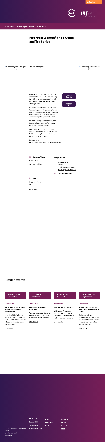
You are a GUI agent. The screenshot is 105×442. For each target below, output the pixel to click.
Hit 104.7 (64, 422)
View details (9, 328)
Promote (48, 419)
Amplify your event (25, 26)
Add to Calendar (69, 96)
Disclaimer (8, 435)
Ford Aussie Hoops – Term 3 (64, 307)
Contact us (49, 422)
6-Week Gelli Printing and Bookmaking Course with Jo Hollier (89, 309)
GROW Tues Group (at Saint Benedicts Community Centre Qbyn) (15, 309)
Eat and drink (33, 422)
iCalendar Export (69, 104)
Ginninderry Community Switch (25, 13)
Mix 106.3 (64, 419)
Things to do (9, 304)
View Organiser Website (67, 169)
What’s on (9, 26)
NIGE (63, 429)
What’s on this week (36, 419)
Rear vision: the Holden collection (37, 308)
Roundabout (65, 426)
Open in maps (34, 190)
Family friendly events (36, 428)
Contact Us (42, 26)
